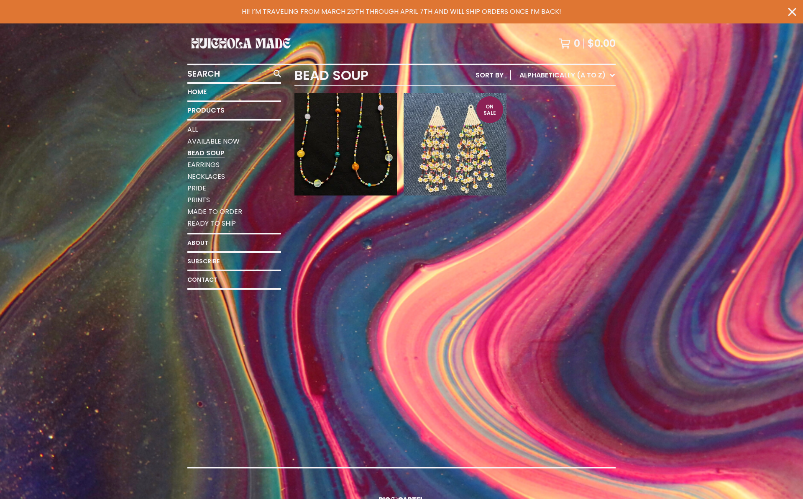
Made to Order (214, 211)
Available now (213, 141)
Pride (196, 188)
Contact (202, 279)
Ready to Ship (211, 223)
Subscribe (203, 261)
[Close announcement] (792, 11)
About (197, 243)
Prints (198, 200)
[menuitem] (546, 75)
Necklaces (206, 176)
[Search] (277, 73)
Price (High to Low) (557, 204)
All (192, 129)
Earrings (203, 165)
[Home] (240, 43)
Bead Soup (206, 153)
